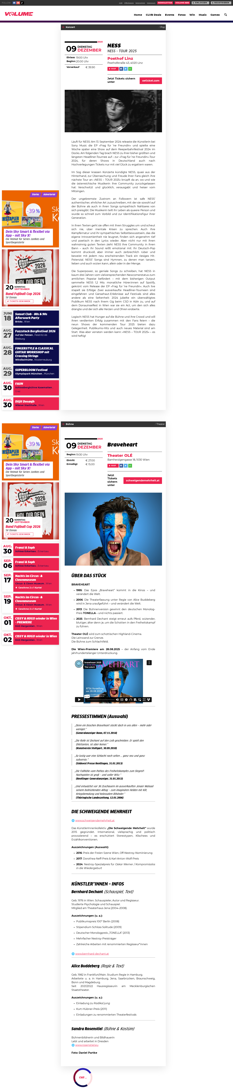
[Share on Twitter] (126, 69)
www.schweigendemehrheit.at (95, 820)
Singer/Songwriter (154, 1080)
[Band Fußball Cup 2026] (30, 277)
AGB (120, 3)
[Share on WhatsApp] (130, 69)
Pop (162, 27)
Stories (35, 195)
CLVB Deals (153, 15)
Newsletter (165, 3)
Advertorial (49, 195)
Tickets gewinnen (20, 301)
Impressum (151, 3)
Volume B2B (182, 3)
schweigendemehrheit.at (142, 480)
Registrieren (221, 3)
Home (138, 15)
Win (192, 15)
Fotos (182, 15)
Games (215, 15)
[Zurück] (63, 27)
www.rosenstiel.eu (86, 1045)
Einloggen (201, 3)
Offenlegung (129, 3)
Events (169, 15)
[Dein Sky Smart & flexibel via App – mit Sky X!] (30, 218)
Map (113, 69)
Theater (160, 424)
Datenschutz (140, 3)
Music (203, 15)
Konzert (70, 27)
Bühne (70, 424)
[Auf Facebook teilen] (121, 69)
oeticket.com (150, 80)
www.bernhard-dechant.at (92, 954)
